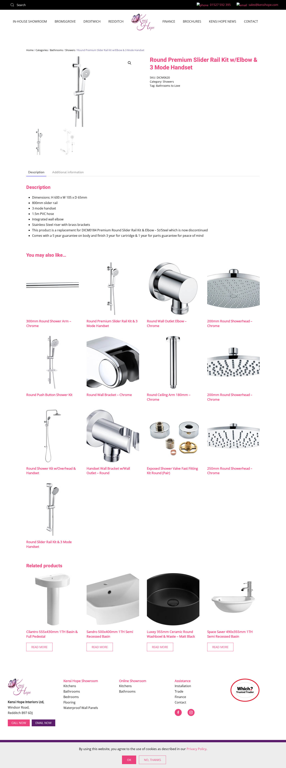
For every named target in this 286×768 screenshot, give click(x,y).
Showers (70, 50)
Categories (42, 50)
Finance (168, 21)
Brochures (192, 21)
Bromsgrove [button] (65, 21)
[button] (129, 62)
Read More (39, 647)
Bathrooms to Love (168, 85)
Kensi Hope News (222, 21)
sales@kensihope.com (262, 5)
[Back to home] (143, 22)
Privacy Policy (196, 749)
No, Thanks (152, 760)
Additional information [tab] (68, 172)
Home (29, 50)
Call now (18, 723)
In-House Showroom (30, 21)
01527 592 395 (219, 5)
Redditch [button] (116, 21)
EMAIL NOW (43, 723)
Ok (129, 760)
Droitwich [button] (92, 21)
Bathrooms (56, 50)
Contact (251, 21)
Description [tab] (36, 172)
